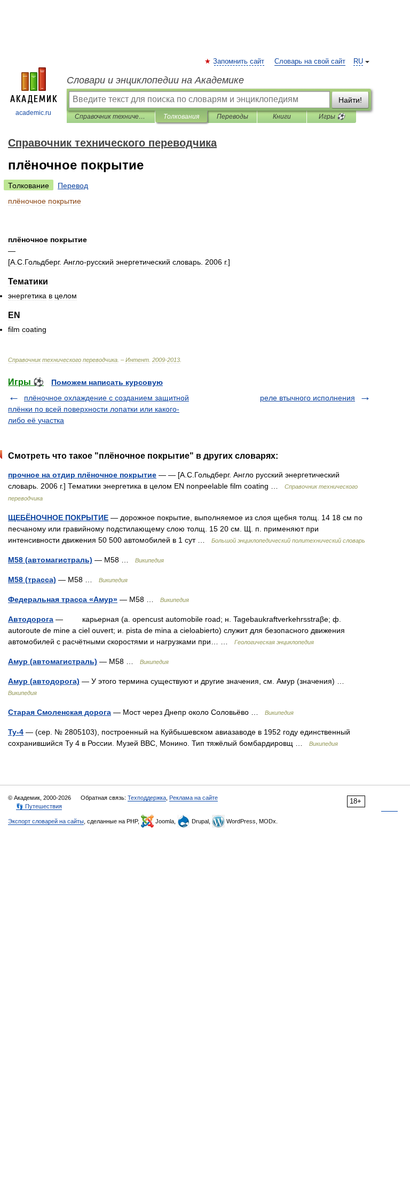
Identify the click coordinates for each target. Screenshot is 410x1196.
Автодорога (30, 619)
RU (358, 61)
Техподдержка (147, 797)
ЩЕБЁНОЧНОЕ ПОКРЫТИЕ (58, 517)
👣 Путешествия (39, 806)
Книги (282, 116)
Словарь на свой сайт (309, 61)
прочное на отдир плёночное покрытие (82, 474)
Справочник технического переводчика (111, 116)
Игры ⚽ (332, 116)
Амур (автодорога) (44, 681)
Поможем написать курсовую (107, 382)
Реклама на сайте (193, 797)
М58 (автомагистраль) (50, 559)
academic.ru (33, 113)
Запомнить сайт (239, 61)
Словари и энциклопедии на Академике (155, 80)
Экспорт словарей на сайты (46, 821)
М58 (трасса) (32, 579)
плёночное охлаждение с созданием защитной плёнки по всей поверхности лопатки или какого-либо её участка (98, 409)
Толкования (181, 116)
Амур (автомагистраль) (52, 661)
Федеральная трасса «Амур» (62, 599)
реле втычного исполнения (307, 397)
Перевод (73, 185)
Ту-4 (15, 732)
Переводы (232, 116)
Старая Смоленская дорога (59, 712)
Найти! (350, 100)
